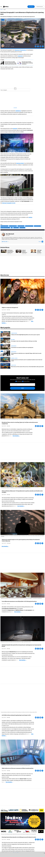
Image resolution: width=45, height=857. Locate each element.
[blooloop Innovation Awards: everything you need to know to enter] (22, 820)
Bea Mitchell (8, 44)
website (30, 217)
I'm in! (22, 388)
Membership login (40, 6)
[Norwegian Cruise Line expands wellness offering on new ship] (5, 340)
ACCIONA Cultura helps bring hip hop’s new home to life (16, 715)
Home (1, 9)
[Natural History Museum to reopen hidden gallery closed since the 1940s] (18, 251)
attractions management (5, 227)
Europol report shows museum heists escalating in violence (27, 62)
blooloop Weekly (26, 381)
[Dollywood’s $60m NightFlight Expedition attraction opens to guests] (5, 333)
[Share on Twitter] (38, 46)
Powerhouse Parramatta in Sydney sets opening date (10, 252)
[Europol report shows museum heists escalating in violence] (19, 62)
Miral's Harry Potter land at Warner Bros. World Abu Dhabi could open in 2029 (27, 366)
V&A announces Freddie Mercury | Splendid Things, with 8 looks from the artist (10, 62)
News (5, 9)
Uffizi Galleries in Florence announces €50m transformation (17, 768)
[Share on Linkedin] (35, 46)
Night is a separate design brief (10, 307)
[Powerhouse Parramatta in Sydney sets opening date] (3, 251)
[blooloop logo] (15, 6)
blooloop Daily (19, 381)
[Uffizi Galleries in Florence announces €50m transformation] (22, 751)
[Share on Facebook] (43, 46)
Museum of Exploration (20, 50)
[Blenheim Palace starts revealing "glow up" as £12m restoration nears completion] (22, 405)
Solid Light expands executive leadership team (39, 252)
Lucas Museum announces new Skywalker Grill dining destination (19, 601)
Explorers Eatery (20, 163)
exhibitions (18, 110)
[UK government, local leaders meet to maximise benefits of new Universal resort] (5, 359)
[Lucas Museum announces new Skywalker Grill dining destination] (22, 584)
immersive (20, 56)
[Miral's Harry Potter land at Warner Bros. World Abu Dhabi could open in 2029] (5, 365)
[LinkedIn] (42, 242)
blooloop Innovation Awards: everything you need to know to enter (19, 837)
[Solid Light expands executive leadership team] (33, 251)
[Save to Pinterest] (40, 46)
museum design (22, 227)
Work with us (31, 6)
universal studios (14, 358)
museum (15, 128)
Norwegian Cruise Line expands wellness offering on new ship (24, 341)
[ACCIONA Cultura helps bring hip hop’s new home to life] (22, 698)
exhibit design (16, 227)
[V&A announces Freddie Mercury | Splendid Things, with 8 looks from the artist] (2, 62)
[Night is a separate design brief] (22, 291)
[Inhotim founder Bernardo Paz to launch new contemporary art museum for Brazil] (22, 628)
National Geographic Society (8, 203)
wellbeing (13, 339)
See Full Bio (4, 241)
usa (11, 227)
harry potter (13, 365)
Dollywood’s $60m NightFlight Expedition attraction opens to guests (25, 334)
